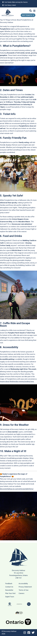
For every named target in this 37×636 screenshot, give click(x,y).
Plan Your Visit (10, 593)
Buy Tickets (27, 15)
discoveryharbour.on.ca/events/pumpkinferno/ (16, 489)
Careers (21, 593)
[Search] (30, 11)
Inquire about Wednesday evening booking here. (17, 381)
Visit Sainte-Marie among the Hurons (16, 2)
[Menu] (34, 11)
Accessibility (23, 583)
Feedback (8, 583)
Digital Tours (9, 597)
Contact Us (9, 587)
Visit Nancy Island (10, 5)
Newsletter (9, 590)
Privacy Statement (25, 587)
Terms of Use (23, 590)
